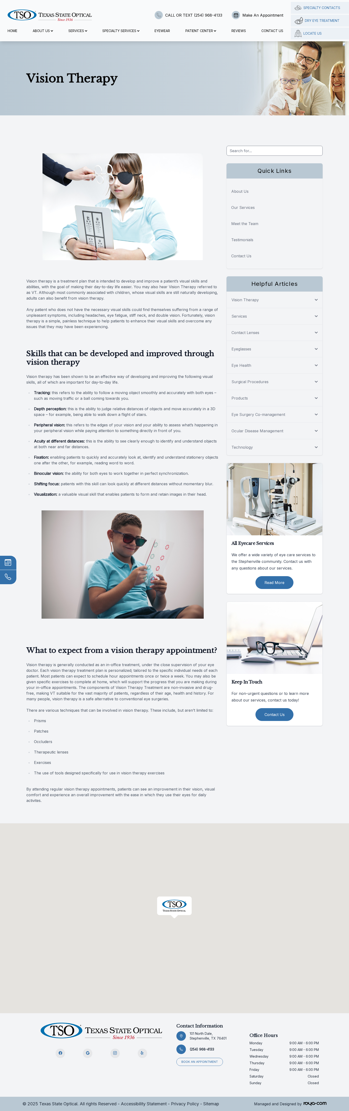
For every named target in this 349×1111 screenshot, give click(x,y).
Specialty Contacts (321, 8)
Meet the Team (244, 223)
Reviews (238, 31)
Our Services (243, 207)
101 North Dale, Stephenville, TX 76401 (208, 1035)
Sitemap (211, 1103)
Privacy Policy (185, 1103)
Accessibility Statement (144, 1103)
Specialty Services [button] (119, 31)
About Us (240, 191)
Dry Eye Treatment (322, 21)
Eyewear (162, 31)
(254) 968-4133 (202, 1049)
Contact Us (272, 31)
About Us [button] (41, 31)
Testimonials (242, 239)
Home (12, 31)
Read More (274, 582)
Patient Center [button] (199, 31)
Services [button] (76, 31)
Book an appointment (199, 1062)
